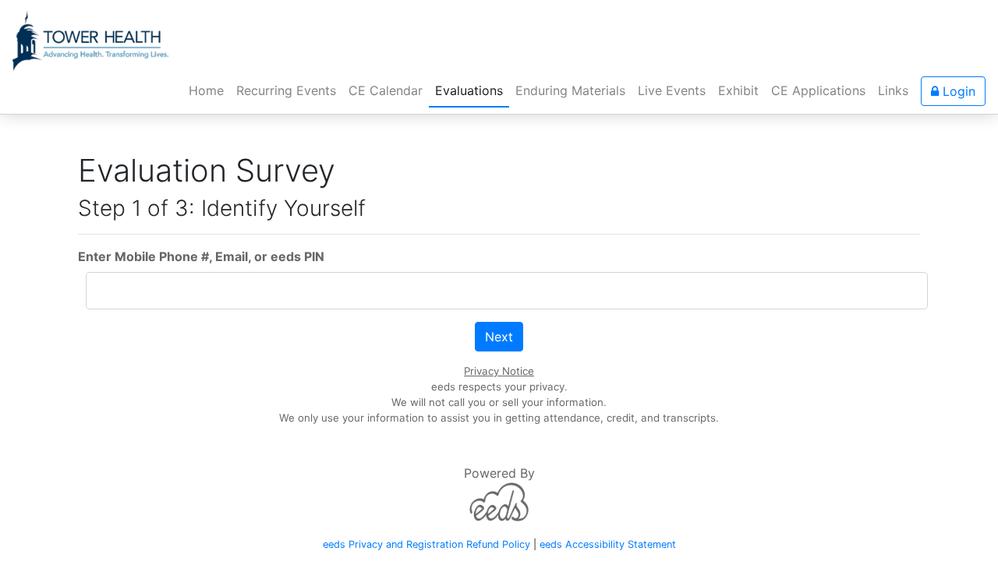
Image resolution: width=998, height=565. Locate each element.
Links (893, 90)
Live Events (672, 90)
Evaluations (469, 90)
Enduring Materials (570, 90)
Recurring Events (286, 90)
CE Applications (818, 90)
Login (957, 91)
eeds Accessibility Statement (608, 544)
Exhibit (738, 90)
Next (499, 336)
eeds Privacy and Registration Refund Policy (426, 544)
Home (209, 90)
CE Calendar (386, 90)
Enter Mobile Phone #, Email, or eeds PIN (201, 256)
